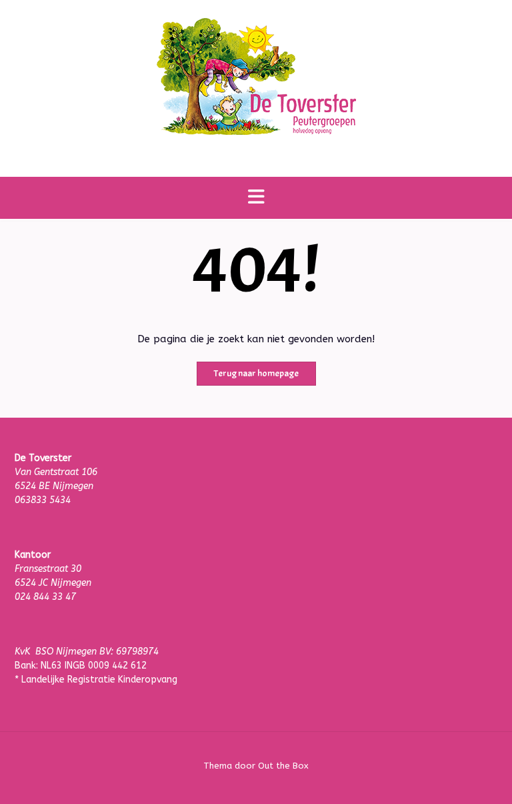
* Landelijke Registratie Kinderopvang (96, 679)
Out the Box (283, 766)
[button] (256, 198)
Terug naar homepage (256, 373)
